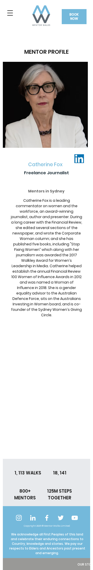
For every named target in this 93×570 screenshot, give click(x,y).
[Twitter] (61, 518)
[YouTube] (75, 518)
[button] (10, 13)
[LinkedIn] (33, 518)
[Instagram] (19, 518)
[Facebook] (47, 518)
